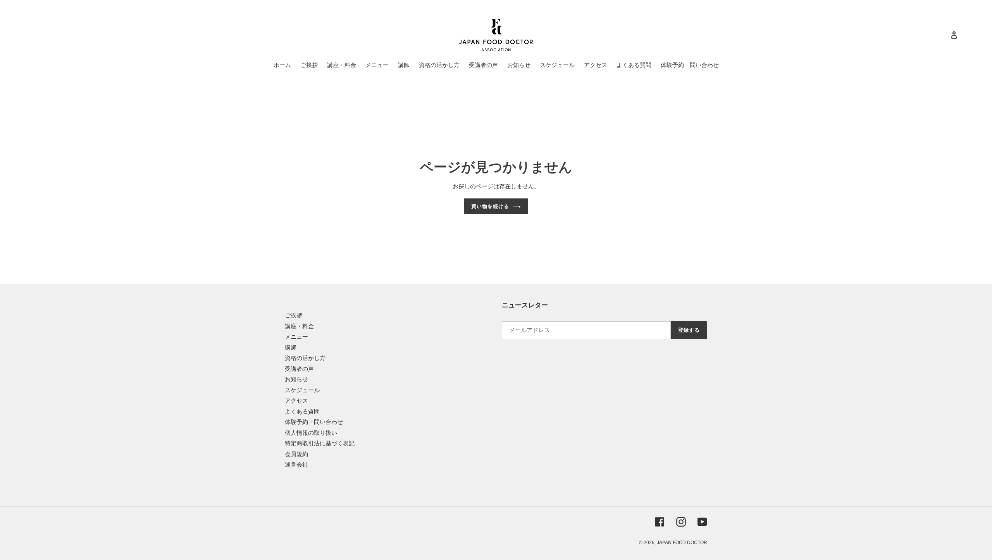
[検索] (943, 35)
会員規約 (296, 454)
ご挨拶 (293, 315)
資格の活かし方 (305, 358)
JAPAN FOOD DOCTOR (682, 542)
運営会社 (296, 464)
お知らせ (296, 379)
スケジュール (302, 390)
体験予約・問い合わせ (314, 422)
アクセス (296, 400)
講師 (290, 347)
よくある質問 (302, 411)
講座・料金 (299, 326)
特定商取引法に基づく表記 (320, 443)
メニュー (296, 336)
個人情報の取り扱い (311, 432)
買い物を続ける (490, 206)
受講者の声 (299, 368)
